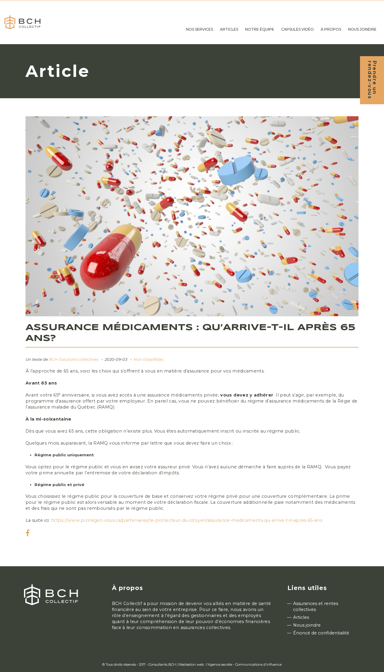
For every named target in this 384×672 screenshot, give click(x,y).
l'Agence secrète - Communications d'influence (244, 664)
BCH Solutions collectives (73, 359)
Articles (301, 617)
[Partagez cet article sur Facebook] (28, 534)
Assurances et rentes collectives (315, 606)
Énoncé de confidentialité (321, 633)
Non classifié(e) (148, 359)
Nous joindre (307, 625)
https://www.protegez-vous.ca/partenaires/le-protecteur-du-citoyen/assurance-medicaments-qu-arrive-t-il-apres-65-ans (186, 520)
